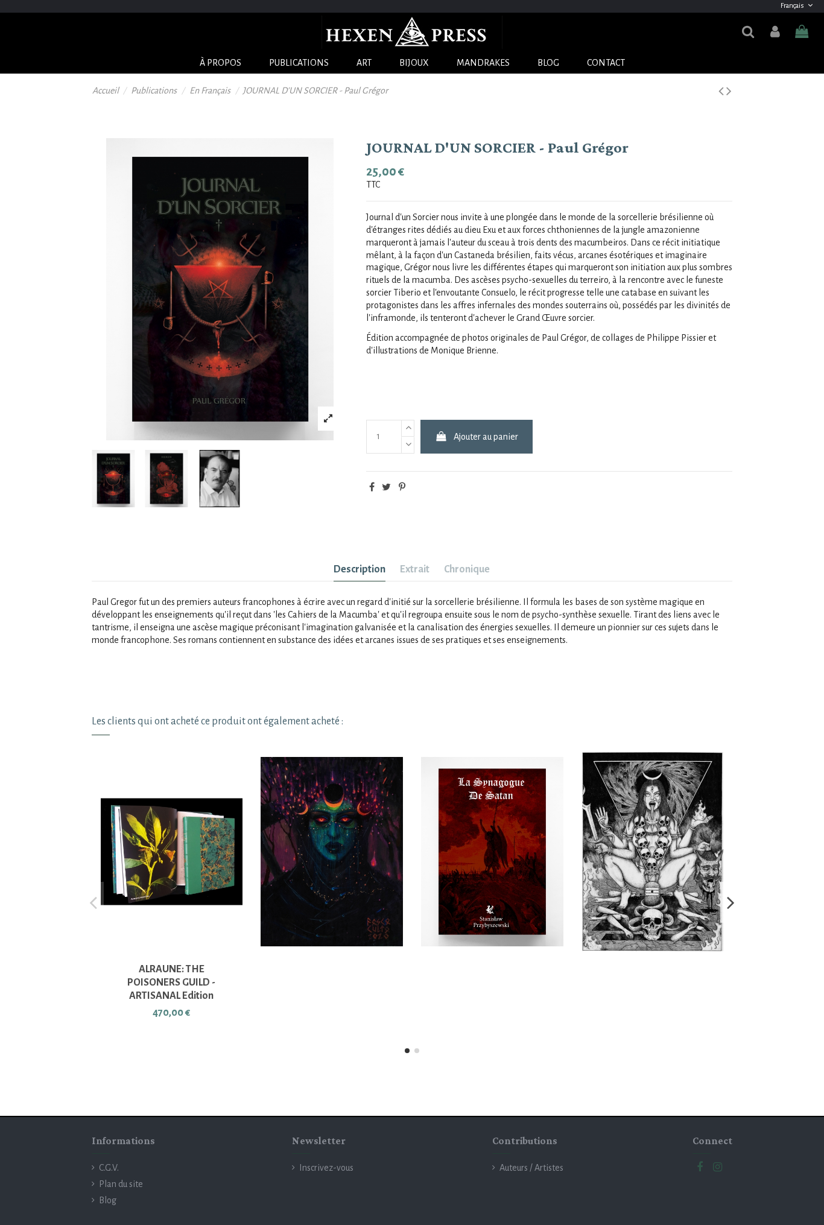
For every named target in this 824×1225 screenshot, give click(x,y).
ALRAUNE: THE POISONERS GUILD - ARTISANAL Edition (171, 982)
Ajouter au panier (486, 437)
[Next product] (729, 91)
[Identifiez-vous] (774, 32)
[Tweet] (386, 487)
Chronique (467, 569)
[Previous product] (722, 91)
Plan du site (121, 1184)
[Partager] (372, 487)
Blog (107, 1200)
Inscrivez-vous (326, 1168)
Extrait (414, 569)
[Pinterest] (402, 487)
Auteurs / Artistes (531, 1168)
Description (359, 569)
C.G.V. (109, 1168)
